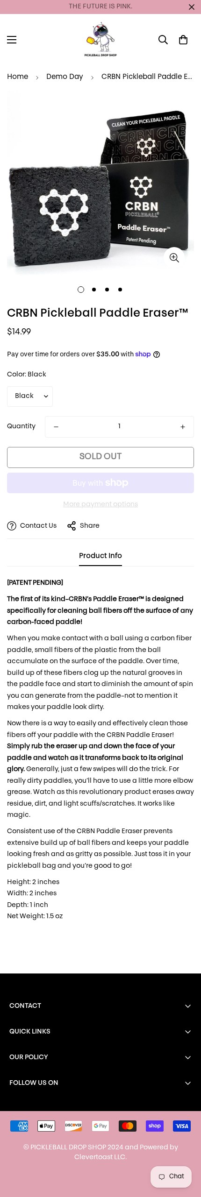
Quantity (21, 426)
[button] (183, 39)
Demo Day (64, 77)
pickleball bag (31, 866)
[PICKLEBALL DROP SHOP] (100, 39)
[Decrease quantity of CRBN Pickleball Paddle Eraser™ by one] (56, 427)
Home (17, 77)
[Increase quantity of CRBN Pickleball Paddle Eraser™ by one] (183, 427)
